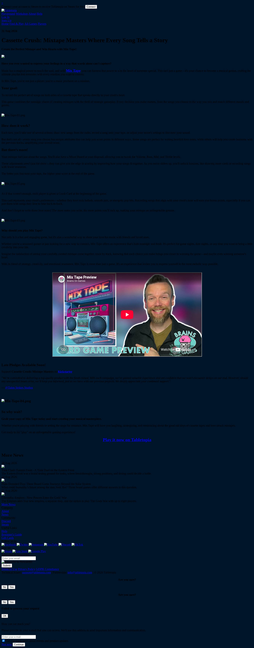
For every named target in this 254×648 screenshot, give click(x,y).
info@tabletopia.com (79, 572)
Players (42, 23)
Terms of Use (9, 569)
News (4, 514)
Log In (5, 17)
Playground (8, 13)
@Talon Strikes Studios (19, 387)
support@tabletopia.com (36, 572)
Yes (12, 587)
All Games (30, 23)
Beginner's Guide (11, 534)
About (32, 13)
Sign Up (6, 20)
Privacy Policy (26, 569)
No (4, 587)
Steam (5, 524)
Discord (6, 521)
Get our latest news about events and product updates (37, 640)
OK (5, 616)
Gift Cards (7, 537)
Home (5, 23)
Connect (91, 6)
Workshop (22, 13)
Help (39, 13)
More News (8, 504)
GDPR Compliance (47, 569)
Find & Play (16, 23)
